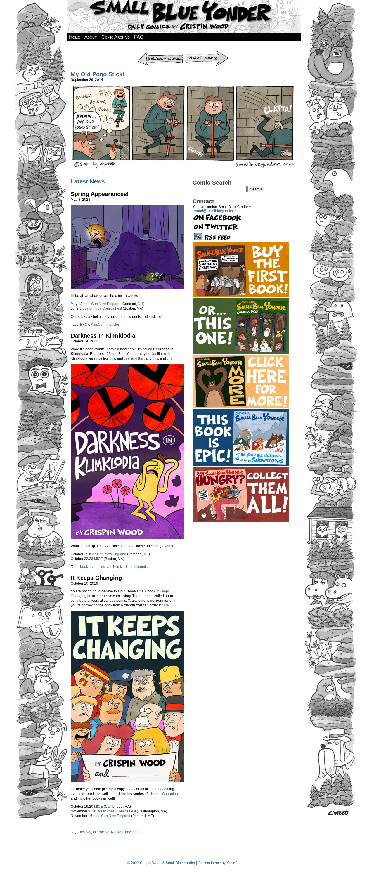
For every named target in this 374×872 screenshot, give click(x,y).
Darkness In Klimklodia (103, 335)
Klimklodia (121, 567)
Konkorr (117, 832)
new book (133, 832)
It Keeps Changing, (163, 794)
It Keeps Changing (96, 578)
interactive (101, 832)
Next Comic (208, 52)
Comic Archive (115, 36)
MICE (98, 559)
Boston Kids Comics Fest (102, 308)
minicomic (139, 567)
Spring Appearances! (100, 194)
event (94, 567)
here (165, 605)
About (90, 36)
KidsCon (98, 325)
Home (74, 36)
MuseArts (233, 863)
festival (105, 567)
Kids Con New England (101, 304)
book (84, 567)
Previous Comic (160, 52)
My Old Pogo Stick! (97, 74)
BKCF (84, 325)
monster (112, 325)
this (112, 358)
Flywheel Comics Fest (118, 811)
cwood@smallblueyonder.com (216, 211)
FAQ (138, 36)
